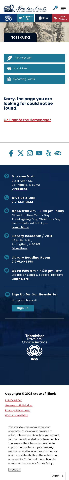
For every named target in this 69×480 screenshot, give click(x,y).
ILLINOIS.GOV (13, 400)
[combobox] (58, 476)
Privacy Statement (17, 410)
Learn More (20, 227)
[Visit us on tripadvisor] (57, 153)
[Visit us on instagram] (29, 153)
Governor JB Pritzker (18, 405)
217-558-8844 (22, 202)
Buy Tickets (20, 68)
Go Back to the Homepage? (27, 120)
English (55, 475)
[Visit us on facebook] (11, 153)
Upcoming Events (24, 79)
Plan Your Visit (23, 57)
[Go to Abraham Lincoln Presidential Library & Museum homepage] (25, 8)
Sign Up (23, 308)
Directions (19, 189)
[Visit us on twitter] (20, 153)
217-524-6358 (22, 262)
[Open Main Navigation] (63, 8)
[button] (55, 8)
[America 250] (8, 18)
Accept (15, 469)
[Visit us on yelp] (48, 153)
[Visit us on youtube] (39, 153)
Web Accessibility (16, 415)
